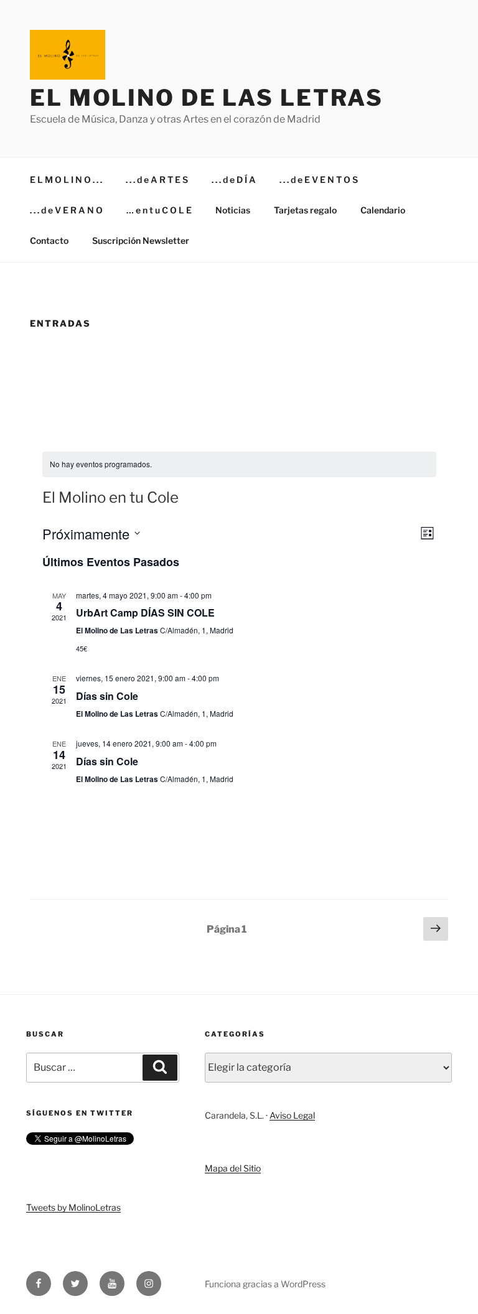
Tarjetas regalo (305, 210)
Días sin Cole (107, 696)
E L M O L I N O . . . (66, 179)
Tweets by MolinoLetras (73, 1207)
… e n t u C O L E (159, 210)
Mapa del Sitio (233, 1168)
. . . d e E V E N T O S (318, 179)
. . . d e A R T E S (157, 179)
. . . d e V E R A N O (66, 210)
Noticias (232, 210)
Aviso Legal (292, 1115)
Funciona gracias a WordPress (265, 1284)
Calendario (382, 210)
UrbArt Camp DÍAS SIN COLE (145, 612)
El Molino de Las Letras (206, 97)
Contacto (49, 240)
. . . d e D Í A (234, 179)
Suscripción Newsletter (140, 240)
